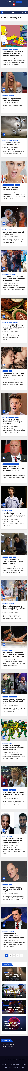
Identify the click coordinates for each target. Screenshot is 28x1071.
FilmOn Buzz (5, 49)
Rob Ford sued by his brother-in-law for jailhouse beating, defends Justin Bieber (13, 469)
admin (16, 58)
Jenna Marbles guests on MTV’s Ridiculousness (12, 99)
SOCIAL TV (21, 1067)
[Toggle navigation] (13, 12)
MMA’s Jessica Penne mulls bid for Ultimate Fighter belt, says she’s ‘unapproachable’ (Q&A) (14, 655)
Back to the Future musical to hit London (13, 233)
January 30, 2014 (8, 566)
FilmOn (4, 274)
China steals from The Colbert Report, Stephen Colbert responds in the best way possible (14, 936)
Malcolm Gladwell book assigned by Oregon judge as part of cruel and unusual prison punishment (14, 516)
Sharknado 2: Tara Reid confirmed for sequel (11, 144)
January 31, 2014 (8, 58)
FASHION (24, 1064)
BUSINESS (15, 1067)
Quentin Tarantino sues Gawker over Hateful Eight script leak (13, 889)
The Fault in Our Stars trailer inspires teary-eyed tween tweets (13, 375)
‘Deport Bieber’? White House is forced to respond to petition (13, 422)
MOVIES (10, 140)
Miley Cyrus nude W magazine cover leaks (11, 188)
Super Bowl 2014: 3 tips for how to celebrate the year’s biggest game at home (13, 327)
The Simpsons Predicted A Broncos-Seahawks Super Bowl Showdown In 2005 (13, 53)
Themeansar (13, 1061)
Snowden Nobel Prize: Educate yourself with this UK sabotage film (13, 561)
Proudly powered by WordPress (9, 1059)
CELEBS (5, 1067)
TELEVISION (15, 49)
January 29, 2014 (8, 845)
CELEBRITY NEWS (6, 417)
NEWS (10, 510)
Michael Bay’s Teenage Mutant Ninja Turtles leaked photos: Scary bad (13, 748)
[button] (22, 12)
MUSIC (18, 417)
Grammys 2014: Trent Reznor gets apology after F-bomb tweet (14, 701)
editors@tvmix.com (9, 1044)
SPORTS (10, 49)
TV (9, 1064)
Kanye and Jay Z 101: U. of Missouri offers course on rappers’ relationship (12, 841)
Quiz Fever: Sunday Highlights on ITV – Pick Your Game (13, 1009)
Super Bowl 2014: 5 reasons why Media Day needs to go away (13, 794)
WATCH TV (4, 1064)
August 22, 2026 (9, 979)
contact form (10, 1046)
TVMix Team (19, 979)
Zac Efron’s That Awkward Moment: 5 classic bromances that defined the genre (14, 278)
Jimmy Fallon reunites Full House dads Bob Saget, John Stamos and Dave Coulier (14, 608)
